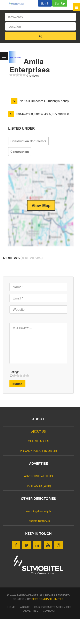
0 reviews (32, 75)
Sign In (44, 3)
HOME (11, 607)
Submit (17, 384)
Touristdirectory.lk (38, 521)
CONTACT (49, 610)
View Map (41, 205)
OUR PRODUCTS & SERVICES (52, 607)
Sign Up (60, 3)
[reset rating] (11, 375)
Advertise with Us (38, 476)
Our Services (38, 441)
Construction (19, 152)
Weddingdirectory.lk (38, 511)
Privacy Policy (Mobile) (38, 451)
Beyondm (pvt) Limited (47, 599)
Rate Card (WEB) (38, 486)
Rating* (14, 372)
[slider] (17, 75)
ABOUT (25, 607)
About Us (38, 431)
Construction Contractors (28, 141)
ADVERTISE (30, 610)
